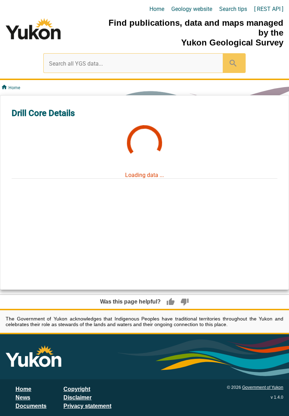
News (23, 397)
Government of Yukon (262, 387)
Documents (31, 406)
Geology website (191, 9)
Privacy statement (87, 406)
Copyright (76, 389)
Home (156, 9)
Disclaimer (77, 397)
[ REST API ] (268, 9)
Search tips (233, 9)
